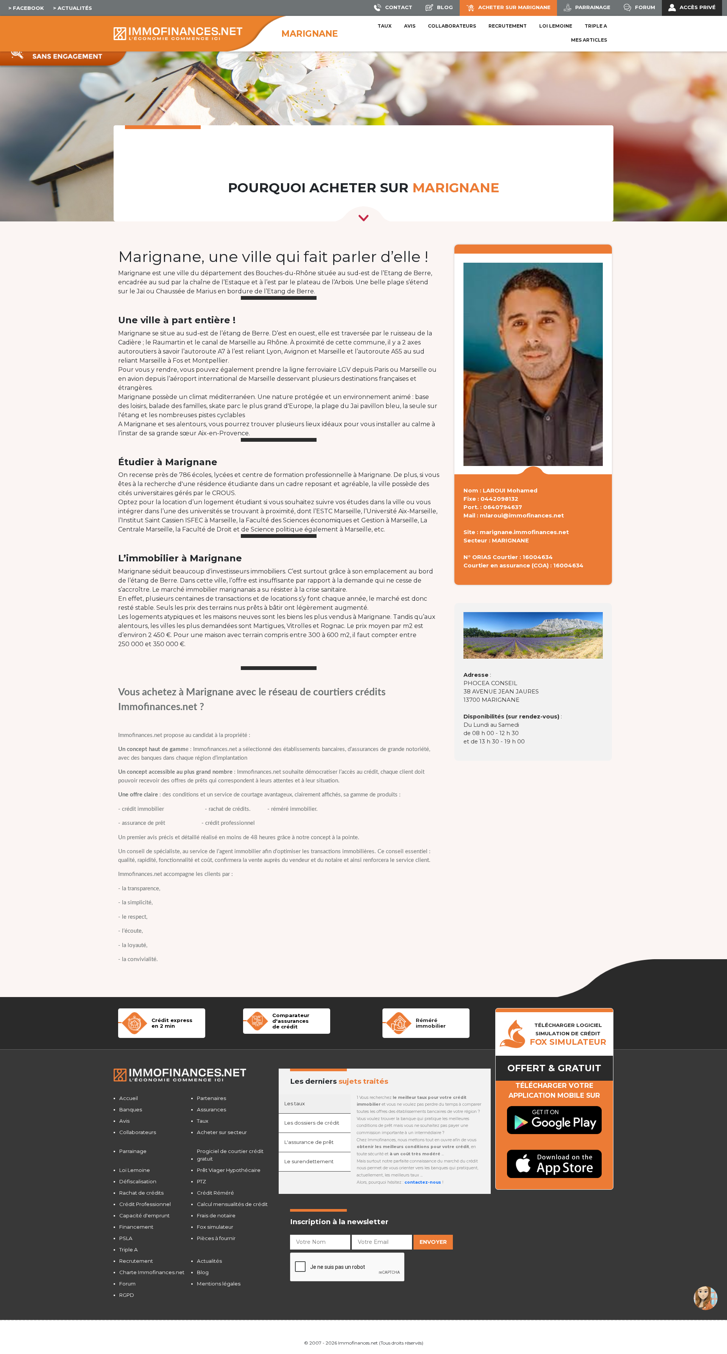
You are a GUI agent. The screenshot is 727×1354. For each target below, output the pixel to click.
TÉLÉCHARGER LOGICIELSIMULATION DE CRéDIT (568, 1034)
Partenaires (211, 1098)
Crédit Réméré (215, 1193)
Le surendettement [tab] (309, 1161)
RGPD (126, 1295)
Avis (409, 26)
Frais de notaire (216, 1215)
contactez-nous (422, 1182)
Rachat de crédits (141, 1193)
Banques (130, 1109)
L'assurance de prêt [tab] (309, 1142)
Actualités (209, 1261)
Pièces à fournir (216, 1238)
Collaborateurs (452, 26)
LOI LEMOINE (555, 26)
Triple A (596, 26)
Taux (385, 26)
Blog (203, 1272)
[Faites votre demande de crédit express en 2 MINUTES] (134, 1022)
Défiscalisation (137, 1181)
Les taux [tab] (294, 1103)
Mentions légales (218, 1284)
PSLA (126, 1238)
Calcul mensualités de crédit (232, 1204)
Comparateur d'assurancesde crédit (290, 1020)
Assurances (211, 1109)
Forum (127, 1284)
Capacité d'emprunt (144, 1215)
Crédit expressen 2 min (171, 1023)
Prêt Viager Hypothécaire (229, 1170)
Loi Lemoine (134, 1170)
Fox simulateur (215, 1227)
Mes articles (589, 40)
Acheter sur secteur (222, 1132)
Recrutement (507, 26)
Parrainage (133, 1151)
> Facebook (26, 8)
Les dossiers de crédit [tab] (311, 1123)
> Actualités (72, 8)
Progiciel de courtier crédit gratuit (230, 1155)
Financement (136, 1227)
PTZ (201, 1181)
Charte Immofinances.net (151, 1272)
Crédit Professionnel (145, 1204)
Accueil (128, 1098)
